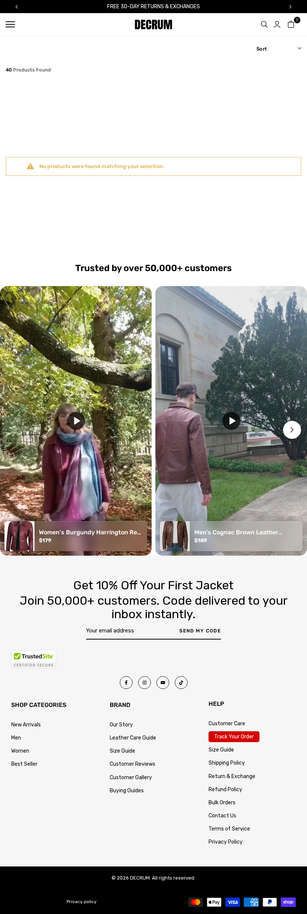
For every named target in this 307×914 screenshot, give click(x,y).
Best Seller (24, 764)
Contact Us (222, 816)
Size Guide (122, 751)
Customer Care (227, 723)
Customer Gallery (131, 777)
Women (20, 751)
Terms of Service (229, 829)
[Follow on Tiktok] (181, 682)
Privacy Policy (226, 842)
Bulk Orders (222, 802)
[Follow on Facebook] (126, 682)
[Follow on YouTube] (162, 682)
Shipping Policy (227, 763)
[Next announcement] (290, 6)
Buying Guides (127, 790)
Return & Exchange (232, 776)
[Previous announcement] (16, 6)
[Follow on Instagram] (144, 682)
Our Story (121, 725)
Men (16, 738)
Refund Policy (225, 789)
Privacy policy (82, 901)
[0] (291, 24)
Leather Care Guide (133, 738)
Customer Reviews (132, 764)
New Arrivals (26, 725)
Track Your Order (234, 737)
